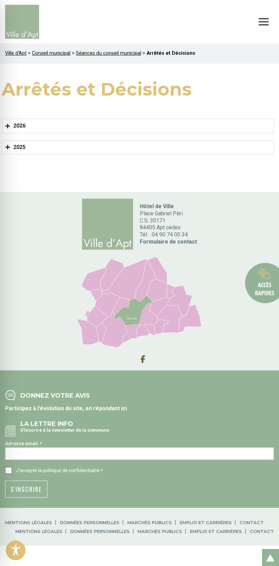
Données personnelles (89, 522)
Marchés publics (149, 522)
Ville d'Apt (16, 53)
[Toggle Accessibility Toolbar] (15, 550)
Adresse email (23, 443)
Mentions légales (28, 522)
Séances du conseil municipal (108, 53)
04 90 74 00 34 (170, 234)
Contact (252, 522)
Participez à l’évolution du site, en (49, 408)
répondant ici (110, 408)
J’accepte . (59, 470)
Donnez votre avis (55, 395)
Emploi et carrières (206, 522)
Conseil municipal (51, 53)
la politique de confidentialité (68, 470)
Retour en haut (268, 550)
